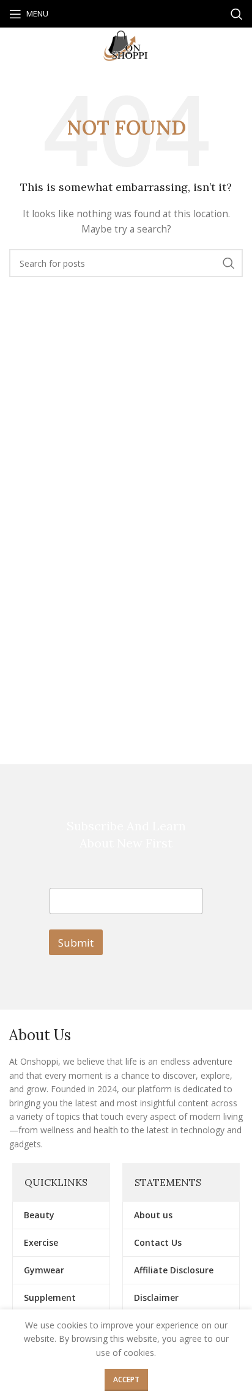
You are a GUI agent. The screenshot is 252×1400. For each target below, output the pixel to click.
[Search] (236, 14)
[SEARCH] (229, 263)
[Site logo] (126, 45)
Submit (76, 943)
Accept (126, 1379)
